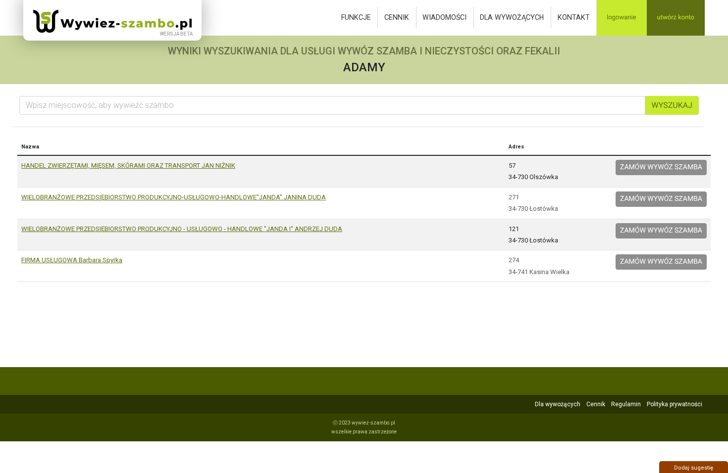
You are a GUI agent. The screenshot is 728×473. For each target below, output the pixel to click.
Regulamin (626, 404)
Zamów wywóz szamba (661, 167)
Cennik (396, 17)
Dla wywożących (512, 17)
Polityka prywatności (674, 404)
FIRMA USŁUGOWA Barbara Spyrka (71, 260)
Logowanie (621, 17)
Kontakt (574, 17)
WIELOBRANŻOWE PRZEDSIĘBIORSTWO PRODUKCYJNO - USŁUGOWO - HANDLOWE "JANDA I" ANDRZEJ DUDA (181, 229)
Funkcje (356, 17)
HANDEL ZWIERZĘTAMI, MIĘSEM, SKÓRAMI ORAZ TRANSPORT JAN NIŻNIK (128, 165)
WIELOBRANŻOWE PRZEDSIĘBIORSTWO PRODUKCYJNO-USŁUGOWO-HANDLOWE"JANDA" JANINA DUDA (173, 197)
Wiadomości (444, 17)
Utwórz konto (675, 17)
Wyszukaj (672, 105)
